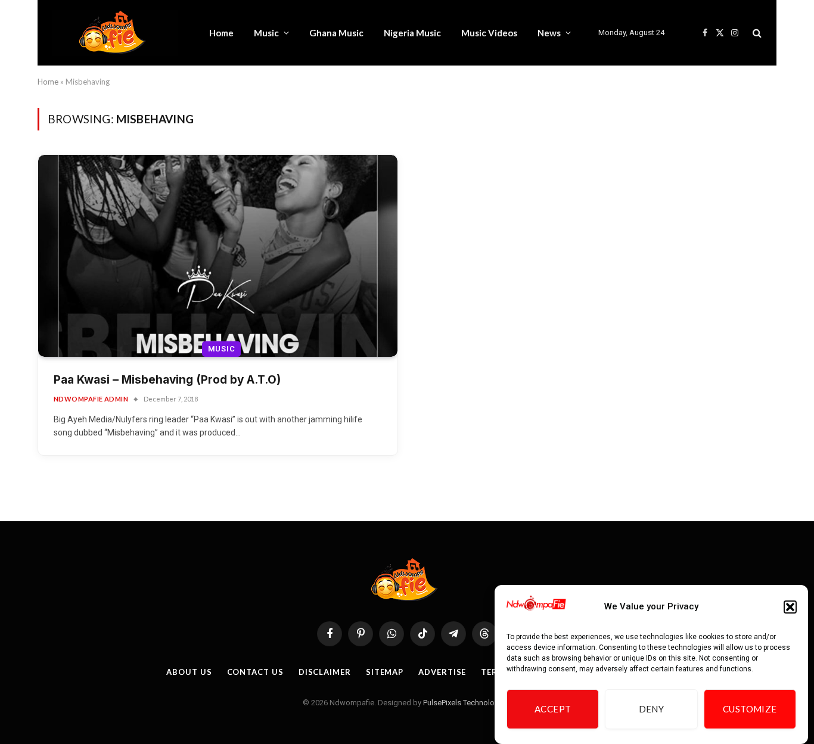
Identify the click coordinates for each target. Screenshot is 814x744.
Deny (651, 709)
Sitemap (384, 672)
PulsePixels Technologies (466, 702)
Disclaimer (325, 672)
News (549, 32)
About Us (189, 672)
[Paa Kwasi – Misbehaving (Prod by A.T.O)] (217, 256)
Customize (750, 709)
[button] (790, 607)
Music (266, 32)
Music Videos (489, 32)
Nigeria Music (412, 32)
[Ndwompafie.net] (115, 33)
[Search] (756, 33)
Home (221, 32)
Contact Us (255, 672)
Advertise (442, 672)
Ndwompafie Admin (91, 399)
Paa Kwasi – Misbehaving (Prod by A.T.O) (167, 380)
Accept (553, 709)
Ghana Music (336, 32)
